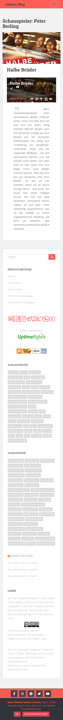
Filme (34, 387)
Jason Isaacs (30, 499)
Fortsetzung (14, 391)
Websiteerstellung (17, 440)
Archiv (24, 372)
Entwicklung (14, 387)
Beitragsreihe (15, 377)
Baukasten (35, 372)
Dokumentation (34, 382)
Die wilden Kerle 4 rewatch (23, 569)
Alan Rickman (32, 460)
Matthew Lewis (16, 519)
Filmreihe (44, 387)
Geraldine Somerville (19, 489)
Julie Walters (46, 509)
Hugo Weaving (16, 494)
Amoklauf (13, 372)
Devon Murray (31, 480)
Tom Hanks (27, 538)
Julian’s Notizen (22, 555)
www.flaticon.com (18, 661)
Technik (46, 430)
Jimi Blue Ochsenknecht (33, 504)
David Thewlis (15, 480)
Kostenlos (27, 416)
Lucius (12, 421)
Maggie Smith (30, 514)
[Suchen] (52, 257)
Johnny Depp (15, 509)
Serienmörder (45, 426)
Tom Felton (14, 538)
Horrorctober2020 (37, 401)
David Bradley (33, 475)
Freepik (36, 665)
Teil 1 (11, 435)
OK (17, 714)
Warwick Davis (16, 543)
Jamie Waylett (15, 499)
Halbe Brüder (21, 70)
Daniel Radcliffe (16, 475)
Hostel (32, 406)
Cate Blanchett (16, 470)
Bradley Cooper (32, 465)
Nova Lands (14, 282)
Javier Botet (44, 499)
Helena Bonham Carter (42, 489)
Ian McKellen (31, 494)
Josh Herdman (30, 509)
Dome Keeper (15, 289)
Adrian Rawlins (16, 460)
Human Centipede (17, 411)
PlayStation (37, 421)
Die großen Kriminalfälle (21, 302)
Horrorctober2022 (17, 406)
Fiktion (26, 387)
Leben (38, 416)
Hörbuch (33, 411)
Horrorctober (35, 396)
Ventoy (11, 276)
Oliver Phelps (15, 524)
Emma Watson (16, 485)
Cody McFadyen (16, 382)
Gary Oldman (32, 485)
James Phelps (46, 494)
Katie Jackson (15, 514)
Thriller (47, 435)
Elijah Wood (46, 480)
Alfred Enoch (47, 460)
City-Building (38, 377)
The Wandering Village (20, 295)
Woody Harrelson (46, 543)
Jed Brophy (14, 504)
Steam (37, 430)
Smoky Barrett (15, 430)
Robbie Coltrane (34, 528)
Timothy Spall (29, 533)
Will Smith (30, 543)
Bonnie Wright (15, 465)
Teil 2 (19, 435)
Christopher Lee (33, 470)
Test (27, 435)
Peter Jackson (30, 524)
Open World (23, 421)
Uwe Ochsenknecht (45, 538)
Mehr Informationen (35, 714)
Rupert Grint (14, 533)
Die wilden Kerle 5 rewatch (23, 562)
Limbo (47, 416)
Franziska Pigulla (31, 391)
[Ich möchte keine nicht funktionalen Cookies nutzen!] (58, 709)
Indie (42, 411)
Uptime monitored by (31, 330)
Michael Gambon (34, 519)
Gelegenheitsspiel (17, 396)
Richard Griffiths (16, 528)
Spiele (28, 430)
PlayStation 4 (15, 426)
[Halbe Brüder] (31, 48)
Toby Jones (44, 533)
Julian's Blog (15, 4)
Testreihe (36, 435)
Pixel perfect (32, 657)
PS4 (26, 426)
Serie (33, 426)
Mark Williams (46, 514)
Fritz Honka (47, 391)
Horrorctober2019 (17, 401)
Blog (27, 377)
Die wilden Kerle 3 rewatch (23, 576)
